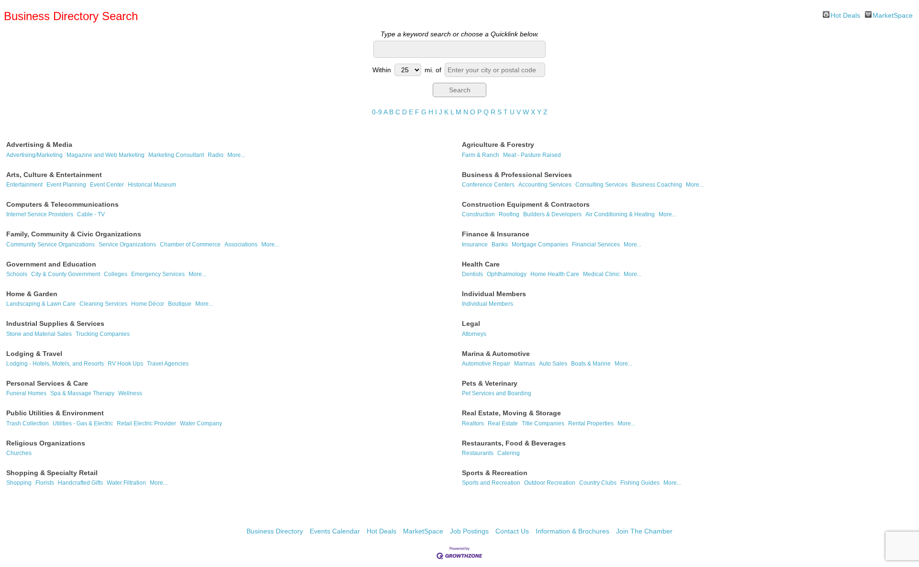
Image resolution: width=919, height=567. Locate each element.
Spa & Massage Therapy (82, 393)
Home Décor (147, 303)
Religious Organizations (45, 443)
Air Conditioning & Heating (620, 214)
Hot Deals (845, 14)
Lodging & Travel (34, 353)
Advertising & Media (39, 144)
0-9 (377, 112)
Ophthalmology (507, 274)
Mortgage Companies (540, 244)
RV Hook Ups (125, 363)
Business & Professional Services (517, 174)
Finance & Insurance (495, 234)
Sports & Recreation (494, 473)
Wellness (130, 393)
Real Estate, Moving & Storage (511, 413)
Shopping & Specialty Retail (52, 473)
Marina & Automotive (496, 353)
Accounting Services (545, 184)
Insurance (475, 244)
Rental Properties (591, 423)
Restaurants (477, 453)
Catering (508, 453)
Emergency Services (158, 274)
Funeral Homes (26, 393)
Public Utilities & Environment (55, 413)
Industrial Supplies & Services (55, 323)
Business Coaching (656, 184)
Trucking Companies (103, 334)
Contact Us (512, 531)
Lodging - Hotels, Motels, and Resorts (55, 363)
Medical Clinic (601, 274)
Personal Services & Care (47, 383)
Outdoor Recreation (549, 482)
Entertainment (24, 184)
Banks (500, 244)
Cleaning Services (103, 303)
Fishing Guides (640, 482)
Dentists (472, 274)
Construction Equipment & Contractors (526, 204)
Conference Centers (488, 184)
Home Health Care (554, 274)
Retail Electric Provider (146, 423)
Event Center (107, 184)
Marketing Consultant (176, 155)
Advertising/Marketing (34, 155)
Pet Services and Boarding (496, 393)
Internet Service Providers (39, 214)
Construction (478, 214)
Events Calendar (335, 531)
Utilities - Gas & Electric (83, 423)
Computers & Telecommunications (62, 204)
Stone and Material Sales (39, 334)
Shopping (19, 482)
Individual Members (494, 294)
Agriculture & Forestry (498, 144)
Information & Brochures (572, 531)
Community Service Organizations (50, 244)
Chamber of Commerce (190, 244)
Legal (471, 323)
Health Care (481, 264)
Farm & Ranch (480, 155)
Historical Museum (152, 184)
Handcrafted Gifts (80, 482)
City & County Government (65, 274)
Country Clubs (597, 482)
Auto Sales (553, 363)
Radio (216, 155)
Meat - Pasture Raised (532, 155)
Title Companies (543, 423)
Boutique (179, 303)
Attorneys (474, 334)
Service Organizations (127, 244)
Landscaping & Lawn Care (41, 303)
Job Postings (469, 531)
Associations (241, 244)
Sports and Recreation (491, 482)
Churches (19, 453)
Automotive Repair (486, 363)
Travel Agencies (168, 363)
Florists (44, 482)
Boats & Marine (591, 363)
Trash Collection (27, 423)
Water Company (201, 423)
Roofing (509, 214)
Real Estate (503, 423)
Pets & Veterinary (489, 383)
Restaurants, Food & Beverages (514, 443)
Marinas (524, 363)
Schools (16, 274)
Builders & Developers (552, 214)
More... (236, 155)
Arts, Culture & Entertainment (54, 174)
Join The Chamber (644, 531)
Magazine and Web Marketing (106, 155)
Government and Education (51, 264)
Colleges (115, 274)
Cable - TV (91, 214)
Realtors (473, 423)
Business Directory (275, 531)
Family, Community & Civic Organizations (73, 234)
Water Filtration (126, 482)
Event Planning (66, 184)
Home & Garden (31, 294)
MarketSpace (893, 14)
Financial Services (596, 244)
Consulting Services (601, 184)
